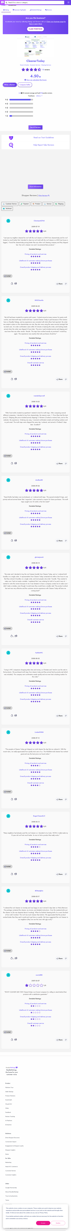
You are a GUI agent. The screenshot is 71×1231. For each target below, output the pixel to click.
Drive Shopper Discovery (12, 1137)
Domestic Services (35, 65)
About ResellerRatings (11, 1192)
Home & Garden (24, 65)
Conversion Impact (10, 1141)
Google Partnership (11, 1187)
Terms (7, 1200)
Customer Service (10, 1170)
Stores (3, 5)
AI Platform (8, 1120)
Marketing (8, 1162)
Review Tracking (10, 1116)
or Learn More (37, 24)
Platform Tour (9, 1087)
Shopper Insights (10, 1150)
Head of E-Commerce (11, 1166)
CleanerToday (35, 61)
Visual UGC (8, 1104)
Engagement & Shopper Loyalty (14, 1146)
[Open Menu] (68, 2)
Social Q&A (8, 1100)
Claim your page (35, 29)
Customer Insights (10, 1175)
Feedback (8, 1112)
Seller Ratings (9, 1091)
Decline (58, 1223)
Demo (7, 1154)
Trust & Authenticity (11, 1196)
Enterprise (8, 1124)
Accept (43, 1223)
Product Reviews (10, 1096)
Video (7, 1108)
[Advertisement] (35, 170)
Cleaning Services (46, 65)
